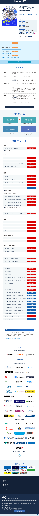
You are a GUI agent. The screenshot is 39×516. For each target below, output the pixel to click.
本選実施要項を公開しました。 (8, 53)
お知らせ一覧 (19, 61)
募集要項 (4, 480)
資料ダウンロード (19, 106)
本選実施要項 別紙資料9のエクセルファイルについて (11, 49)
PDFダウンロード (31, 148)
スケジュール (5, 481)
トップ (4, 479)
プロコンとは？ (5, 488)
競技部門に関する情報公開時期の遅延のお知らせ (11, 57)
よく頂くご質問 (5, 484)
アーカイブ (4, 490)
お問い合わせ (5, 486)
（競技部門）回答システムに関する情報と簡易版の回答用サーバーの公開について (17, 44)
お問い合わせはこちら (19, 511)
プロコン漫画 (5, 489)
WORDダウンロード (31, 187)
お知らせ (4, 485)
